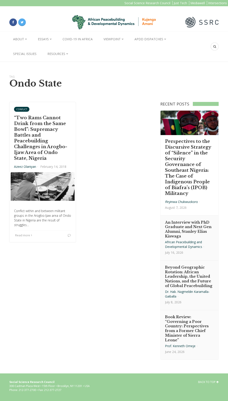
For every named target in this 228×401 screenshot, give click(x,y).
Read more (22, 235)
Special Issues (25, 54)
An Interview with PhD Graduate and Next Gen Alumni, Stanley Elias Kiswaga (188, 229)
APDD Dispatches (148, 39)
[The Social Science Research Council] (202, 22)
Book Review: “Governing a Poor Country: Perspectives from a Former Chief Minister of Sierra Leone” (187, 328)
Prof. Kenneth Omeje (180, 346)
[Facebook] (13, 22)
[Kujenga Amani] (114, 22)
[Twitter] (22, 22)
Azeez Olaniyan (25, 166)
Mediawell (197, 3)
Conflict (21, 109)
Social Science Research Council (147, 3)
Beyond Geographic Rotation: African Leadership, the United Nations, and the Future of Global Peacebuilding (188, 276)
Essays (43, 39)
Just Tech (180, 3)
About (18, 39)
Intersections (217, 3)
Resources (56, 54)
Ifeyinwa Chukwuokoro (181, 202)
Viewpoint (112, 39)
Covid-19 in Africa (78, 39)
